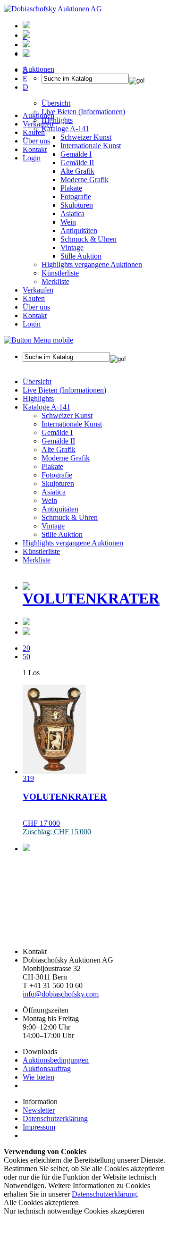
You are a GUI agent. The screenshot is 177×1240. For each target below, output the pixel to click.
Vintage (72, 247)
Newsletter (39, 1110)
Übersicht (37, 381)
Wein (68, 222)
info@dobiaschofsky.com (61, 994)
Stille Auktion (80, 256)
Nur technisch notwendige (74, 1211)
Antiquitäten (78, 230)
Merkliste (55, 281)
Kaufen (34, 132)
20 (26, 648)
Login (32, 158)
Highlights (38, 398)
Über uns (36, 141)
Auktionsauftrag (47, 1068)
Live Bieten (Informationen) (64, 390)
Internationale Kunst (72, 424)
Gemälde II (77, 163)
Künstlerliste (60, 273)
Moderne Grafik (84, 180)
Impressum (39, 1127)
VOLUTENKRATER (91, 598)
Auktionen (38, 115)
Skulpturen (76, 205)
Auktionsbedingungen (56, 1060)
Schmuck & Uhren (88, 239)
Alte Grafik (77, 171)
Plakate (71, 188)
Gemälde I (57, 432)
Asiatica (72, 213)
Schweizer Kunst (67, 415)
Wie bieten (38, 1077)
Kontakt (35, 149)
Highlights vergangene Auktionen (92, 264)
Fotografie (75, 197)
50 (26, 657)
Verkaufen (38, 124)
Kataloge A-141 (46, 407)
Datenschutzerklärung (55, 1118)
